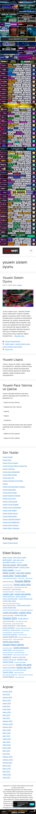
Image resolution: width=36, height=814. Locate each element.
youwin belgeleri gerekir (8, 587)
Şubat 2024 (7, 739)
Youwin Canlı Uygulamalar (12, 507)
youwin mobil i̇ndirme (7, 632)
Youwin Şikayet (8, 677)
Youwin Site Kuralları (10, 493)
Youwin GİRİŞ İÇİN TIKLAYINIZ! (18, 39)
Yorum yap (8, 349)
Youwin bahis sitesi (22, 584)
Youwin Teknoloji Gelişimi (11, 519)
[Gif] (18, 105)
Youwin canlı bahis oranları (10, 598)
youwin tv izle (22, 659)
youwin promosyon (21, 648)
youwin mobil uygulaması (10, 634)
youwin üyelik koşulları (19, 672)
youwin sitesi (7, 650)
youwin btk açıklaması (20, 591)
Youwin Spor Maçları (10, 510)
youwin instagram (9, 628)
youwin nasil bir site (10, 637)
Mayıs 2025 (7, 700)
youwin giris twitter (8, 615)
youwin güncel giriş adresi (21, 621)
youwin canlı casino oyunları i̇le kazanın (11, 603)
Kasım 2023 (7, 748)
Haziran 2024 (7, 727)
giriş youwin (22, 565)
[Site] (18, 66)
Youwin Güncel (23, 618)
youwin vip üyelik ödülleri (20, 662)
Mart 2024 (6, 736)
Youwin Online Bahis (10, 516)
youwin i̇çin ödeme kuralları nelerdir (23, 628)
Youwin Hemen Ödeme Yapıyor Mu (15, 466)
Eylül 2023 (6, 754)
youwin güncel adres (9, 621)
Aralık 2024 (7, 709)
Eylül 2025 (6, 694)
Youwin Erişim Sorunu (10, 513)
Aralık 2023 (7, 745)
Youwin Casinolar (9, 469)
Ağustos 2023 (7, 757)
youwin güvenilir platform (17, 623)
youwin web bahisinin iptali (9, 665)
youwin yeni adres (24, 664)
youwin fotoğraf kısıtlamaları (26, 610)
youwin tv (7, 657)
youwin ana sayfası (8, 581)
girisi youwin (19, 562)
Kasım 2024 (7, 712)
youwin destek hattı (9, 607)
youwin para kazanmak (18, 639)
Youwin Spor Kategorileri (11, 472)
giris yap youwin (9, 565)
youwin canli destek (22, 594)
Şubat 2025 (7, 703)
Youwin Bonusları (16, 589)
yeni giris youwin (23, 573)
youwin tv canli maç (19, 657)
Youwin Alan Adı (8, 478)
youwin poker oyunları (7, 648)
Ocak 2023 (6, 777)
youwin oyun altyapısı (7, 639)
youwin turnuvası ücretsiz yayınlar (20, 654)
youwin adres (8, 576)
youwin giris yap (20, 615)
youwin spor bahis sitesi (8, 652)
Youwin (5, 484)
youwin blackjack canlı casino (20, 587)
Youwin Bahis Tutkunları (11, 528)
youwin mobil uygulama (18, 632)
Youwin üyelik (8, 672)
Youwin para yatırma (11, 642)
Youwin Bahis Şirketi (10, 475)
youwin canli (8, 594)
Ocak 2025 (6, 706)
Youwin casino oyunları (9, 605)
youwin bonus (7, 589)
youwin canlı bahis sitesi (25, 598)
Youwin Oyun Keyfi (9, 499)
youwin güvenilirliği (7, 623)
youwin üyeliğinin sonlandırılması (10, 674)
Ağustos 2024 (7, 721)
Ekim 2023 (6, 751)
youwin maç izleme (25, 630)
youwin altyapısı (29, 578)
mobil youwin (9, 344)
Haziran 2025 (7, 697)
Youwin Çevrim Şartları (11, 525)
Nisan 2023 (7, 769)
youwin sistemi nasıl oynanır (12, 347)
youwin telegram (7, 654)
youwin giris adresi (10, 613)
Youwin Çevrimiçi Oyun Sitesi (13, 481)
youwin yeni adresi (9, 667)
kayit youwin (8, 570)
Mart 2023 (6, 771)
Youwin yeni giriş (23, 667)
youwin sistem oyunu (22, 344)
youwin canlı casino (9, 601)
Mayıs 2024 (7, 730)
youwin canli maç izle (9, 596)
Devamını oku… (19, 336)
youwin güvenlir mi (9, 625)
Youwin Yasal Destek (10, 501)
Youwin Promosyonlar (12, 341)
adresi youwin (7, 557)
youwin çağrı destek (7, 670)
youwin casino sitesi (23, 605)
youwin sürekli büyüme (19, 652)
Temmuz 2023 (8, 760)
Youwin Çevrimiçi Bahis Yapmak (14, 487)
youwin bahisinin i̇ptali (8, 584)
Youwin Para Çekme (13, 644)
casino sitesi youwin (18, 560)
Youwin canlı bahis (21, 596)
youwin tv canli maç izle (9, 659)
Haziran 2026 (7, 691)
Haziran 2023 (7, 763)
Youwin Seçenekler (9, 490)
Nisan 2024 (7, 733)
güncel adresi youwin (11, 567)
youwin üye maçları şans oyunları (25, 674)
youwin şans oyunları (19, 677)
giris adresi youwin (9, 562)
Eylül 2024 (6, 718)
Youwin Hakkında (21, 625)
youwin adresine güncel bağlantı (10, 578)
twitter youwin (9, 573)
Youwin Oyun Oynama (10, 463)
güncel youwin (24, 567)
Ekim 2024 (6, 715)
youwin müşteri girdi (22, 634)
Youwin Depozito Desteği (11, 496)
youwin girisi (25, 612)
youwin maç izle (15, 630)
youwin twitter (8, 662)
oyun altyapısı (18, 570)
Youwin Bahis (22, 581)
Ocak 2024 (6, 742)
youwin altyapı (21, 578)
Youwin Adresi (8, 457)
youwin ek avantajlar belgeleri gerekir (11, 610)
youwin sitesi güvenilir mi (18, 650)
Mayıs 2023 (7, 766)
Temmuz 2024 (8, 724)
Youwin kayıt (6, 630)
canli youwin (7, 560)
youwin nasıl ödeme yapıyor (24, 637)
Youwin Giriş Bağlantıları (11, 522)
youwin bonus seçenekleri (8, 591)
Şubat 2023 (7, 774)
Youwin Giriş (7, 460)
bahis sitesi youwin (19, 557)
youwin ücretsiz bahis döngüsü (19, 670)
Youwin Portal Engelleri (11, 504)
